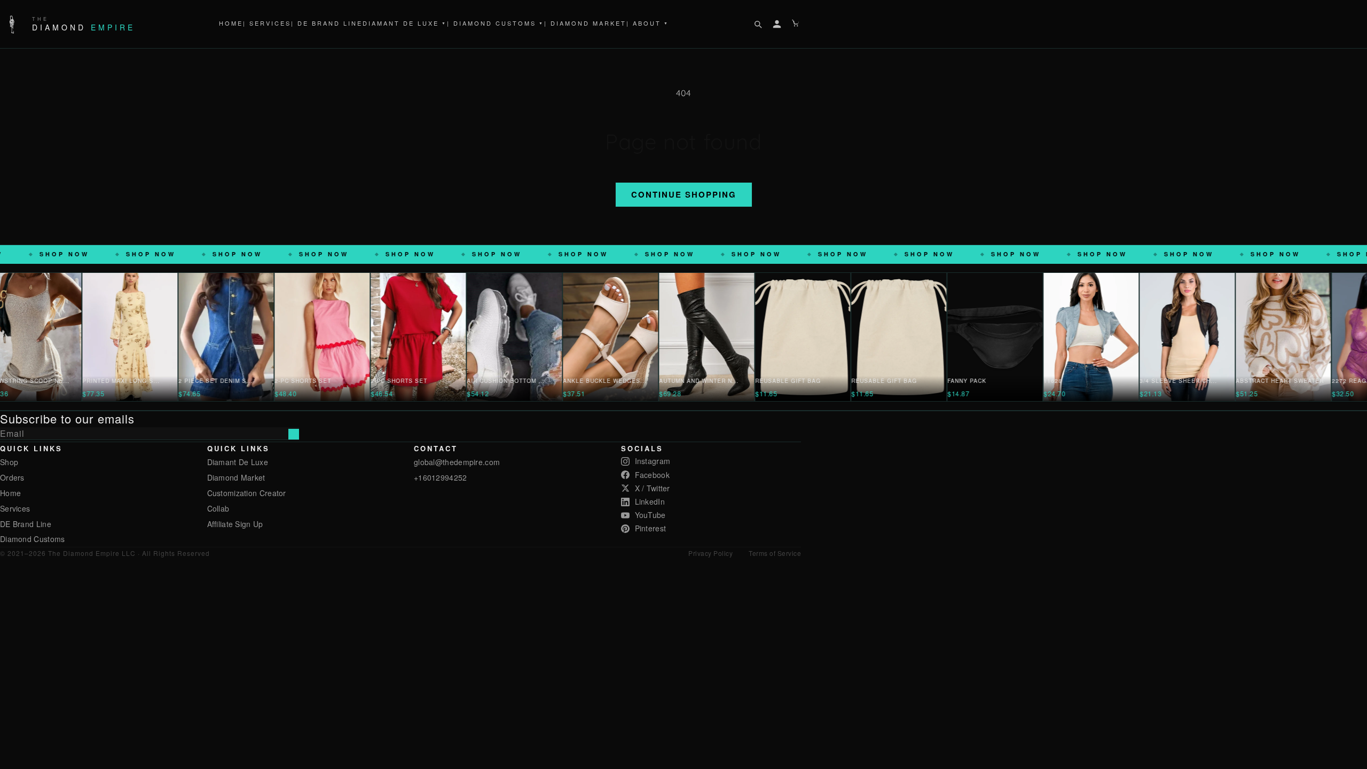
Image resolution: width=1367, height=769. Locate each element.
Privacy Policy (710, 553)
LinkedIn (650, 501)
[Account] (777, 24)
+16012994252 (440, 477)
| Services (267, 23)
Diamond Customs (32, 538)
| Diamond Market (585, 23)
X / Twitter (652, 488)
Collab (218, 508)
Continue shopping (683, 194)
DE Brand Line (25, 524)
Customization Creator (246, 493)
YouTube (650, 514)
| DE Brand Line (327, 23)
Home (231, 23)
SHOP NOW (100, 254)
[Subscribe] (293, 434)
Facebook (652, 474)
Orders (12, 477)
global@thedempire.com (457, 462)
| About (647, 23)
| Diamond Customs (495, 23)
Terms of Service (775, 553)
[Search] (758, 24)
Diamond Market (236, 477)
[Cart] (796, 24)
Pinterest (650, 528)
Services (15, 508)
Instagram (653, 461)
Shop (9, 462)
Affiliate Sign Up (235, 524)
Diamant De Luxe (405, 23)
